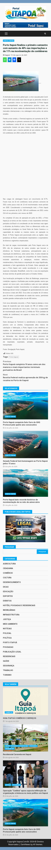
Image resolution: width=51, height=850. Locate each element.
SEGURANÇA (8, 666)
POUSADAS (8, 647)
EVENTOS (7, 601)
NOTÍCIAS (7, 628)
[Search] (45, 33)
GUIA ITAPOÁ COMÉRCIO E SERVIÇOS (25, 701)
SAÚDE (6, 661)
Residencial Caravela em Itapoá (25, 738)
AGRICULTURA (9, 564)
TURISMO (7, 675)
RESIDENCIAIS (9, 656)
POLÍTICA (7, 638)
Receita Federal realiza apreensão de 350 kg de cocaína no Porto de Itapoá (25, 377)
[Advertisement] (25, 25)
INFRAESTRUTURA (11, 615)
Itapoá (7, 55)
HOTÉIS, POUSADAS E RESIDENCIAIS (19, 605)
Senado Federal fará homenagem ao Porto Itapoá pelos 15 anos (25, 444)
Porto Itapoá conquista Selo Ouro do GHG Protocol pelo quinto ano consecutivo (25, 405)
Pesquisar (9, 547)
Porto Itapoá (13, 357)
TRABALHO (8, 670)
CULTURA (7, 577)
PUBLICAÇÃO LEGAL (12, 652)
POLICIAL (7, 633)
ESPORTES (8, 596)
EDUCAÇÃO (8, 591)
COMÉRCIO (8, 573)
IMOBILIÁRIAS (9, 610)
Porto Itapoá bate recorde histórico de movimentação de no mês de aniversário (25, 483)
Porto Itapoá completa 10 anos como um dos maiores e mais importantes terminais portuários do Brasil (24, 365)
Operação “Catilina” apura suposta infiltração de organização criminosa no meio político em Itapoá (25, 774)
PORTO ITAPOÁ (9, 40)
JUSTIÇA (7, 619)
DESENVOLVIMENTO (12, 582)
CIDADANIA (8, 568)
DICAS (6, 587)
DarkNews (25, 844)
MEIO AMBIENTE (10, 624)
